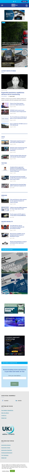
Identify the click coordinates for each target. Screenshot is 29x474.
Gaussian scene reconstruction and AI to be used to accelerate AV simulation (18, 149)
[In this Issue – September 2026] (21, 57)
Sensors (4, 195)
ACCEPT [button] (12, 471)
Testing (4, 163)
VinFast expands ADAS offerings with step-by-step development (18, 156)
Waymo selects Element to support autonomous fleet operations (18, 242)
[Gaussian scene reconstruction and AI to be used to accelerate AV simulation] (5, 149)
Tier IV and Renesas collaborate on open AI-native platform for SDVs (18, 117)
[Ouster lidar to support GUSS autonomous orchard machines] (8, 57)
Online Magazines (18, 49)
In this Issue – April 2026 (9, 271)
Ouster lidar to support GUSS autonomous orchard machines (7, 64)
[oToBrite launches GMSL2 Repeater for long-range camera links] (5, 209)
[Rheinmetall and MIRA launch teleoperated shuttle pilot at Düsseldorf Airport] (5, 235)
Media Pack (3, 418)
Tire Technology (4, 455)
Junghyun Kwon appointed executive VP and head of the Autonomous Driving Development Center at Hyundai (18, 169)
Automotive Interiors (6, 445)
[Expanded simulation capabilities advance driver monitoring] (14, 81)
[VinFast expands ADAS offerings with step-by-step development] (5, 157)
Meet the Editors (5, 413)
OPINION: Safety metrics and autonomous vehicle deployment (18, 111)
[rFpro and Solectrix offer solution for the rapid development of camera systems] (5, 201)
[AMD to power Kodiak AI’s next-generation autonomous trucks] (14, 35)
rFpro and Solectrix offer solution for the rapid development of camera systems (18, 201)
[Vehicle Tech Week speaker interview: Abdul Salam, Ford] (5, 105)
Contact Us (3, 415)
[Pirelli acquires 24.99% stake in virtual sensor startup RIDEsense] (5, 215)
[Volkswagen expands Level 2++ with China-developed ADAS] (5, 142)
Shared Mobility (7, 221)
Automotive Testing (5, 447)
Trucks (3, 22)
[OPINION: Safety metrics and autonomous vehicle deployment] (5, 112)
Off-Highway (4, 49)
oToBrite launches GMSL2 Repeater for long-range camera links (18, 208)
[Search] (26, 5)
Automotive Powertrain (6, 450)
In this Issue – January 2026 (10, 292)
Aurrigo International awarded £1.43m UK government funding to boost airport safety (18, 178)
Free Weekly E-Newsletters (7, 410)
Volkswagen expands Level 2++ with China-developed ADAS (18, 141)
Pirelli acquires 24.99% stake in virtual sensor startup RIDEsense (18, 214)
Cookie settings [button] (5, 471)
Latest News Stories (8, 71)
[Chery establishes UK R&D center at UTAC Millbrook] (5, 125)
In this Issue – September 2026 (19, 65)
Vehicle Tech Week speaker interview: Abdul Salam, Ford (17, 104)
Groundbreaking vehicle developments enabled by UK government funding (17, 227)
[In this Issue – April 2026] (14, 263)
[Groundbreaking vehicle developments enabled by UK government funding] (5, 227)
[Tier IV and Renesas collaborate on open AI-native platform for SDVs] (5, 118)
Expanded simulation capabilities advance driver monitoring (12, 93)
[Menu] (2, 5)
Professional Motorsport (6, 452)
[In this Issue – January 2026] (14, 283)
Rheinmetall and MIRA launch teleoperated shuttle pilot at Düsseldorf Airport (17, 235)
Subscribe (24, 1)
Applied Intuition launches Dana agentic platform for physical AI (18, 185)
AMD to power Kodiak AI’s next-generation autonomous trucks (12, 43)
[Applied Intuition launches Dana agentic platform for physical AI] (5, 186)
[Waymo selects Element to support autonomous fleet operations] (5, 243)
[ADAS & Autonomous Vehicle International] (14, 5)
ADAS (3, 137)
